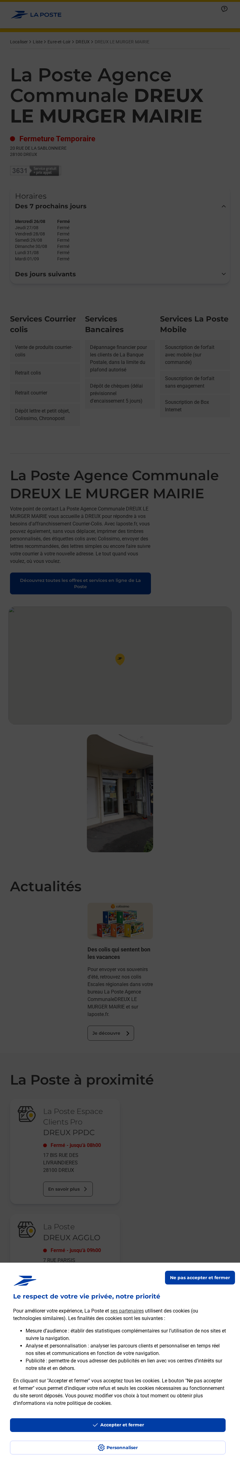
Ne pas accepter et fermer (200, 1277)
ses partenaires (127, 1311)
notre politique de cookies (82, 1403)
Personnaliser (122, 1447)
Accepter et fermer (122, 1425)
